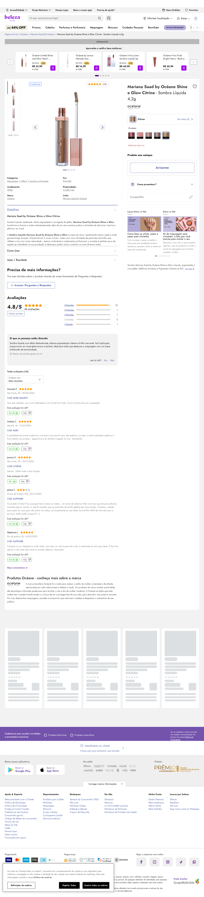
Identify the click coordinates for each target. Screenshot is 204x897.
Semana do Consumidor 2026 (84, 799)
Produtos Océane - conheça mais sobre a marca (44, 577)
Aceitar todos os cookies (96, 885)
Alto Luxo (74, 802)
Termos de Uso (12, 821)
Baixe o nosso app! (82, 10)
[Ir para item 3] (103, 75)
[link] (36, 62)
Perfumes (47, 802)
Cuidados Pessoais (132, 27)
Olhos (24, 181)
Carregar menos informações (103, 783)
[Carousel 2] (158, 256)
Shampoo (109, 799)
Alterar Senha (155, 805)
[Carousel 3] (161, 256)
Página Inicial (11, 34)
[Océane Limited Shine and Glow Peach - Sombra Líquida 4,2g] (24, 62)
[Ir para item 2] (100, 75)
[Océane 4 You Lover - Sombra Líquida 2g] (111, 62)
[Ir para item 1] (97, 75)
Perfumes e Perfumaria (72, 27)
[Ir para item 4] (105, 75)
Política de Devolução (15, 802)
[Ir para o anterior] (193, 27)
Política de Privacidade (16, 805)
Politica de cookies (42, 877)
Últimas (173, 799)
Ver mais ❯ (189, 268)
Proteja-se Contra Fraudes (17, 809)
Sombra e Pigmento (39, 181)
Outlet (7, 828)
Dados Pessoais (156, 799)
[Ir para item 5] (108, 75)
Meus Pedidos (173, 10)
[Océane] (134, 108)
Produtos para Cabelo (53, 799)
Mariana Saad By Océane (43, 34)
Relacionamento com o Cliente (19, 799)
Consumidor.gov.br (14, 815)
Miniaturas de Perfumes (116, 809)
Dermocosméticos (51, 818)
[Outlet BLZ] (175, 27)
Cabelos (50, 27)
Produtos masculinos (84, 735)
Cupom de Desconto (79, 812)
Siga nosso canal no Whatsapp (184, 809)
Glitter (10, 189)
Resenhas (174, 802)
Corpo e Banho (50, 812)
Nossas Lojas (61, 10)
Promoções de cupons (15, 837)
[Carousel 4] (163, 256)
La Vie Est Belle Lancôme (116, 805)
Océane (24, 34)
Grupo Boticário (40, 10)
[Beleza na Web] (12, 18)
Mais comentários (16, 567)
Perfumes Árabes (78, 805)
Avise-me (162, 167)
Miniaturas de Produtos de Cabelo (121, 812)
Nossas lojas (11, 831)
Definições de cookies (21, 885)
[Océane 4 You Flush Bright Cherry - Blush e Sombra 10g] (155, 62)
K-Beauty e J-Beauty (78, 809)
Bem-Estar (153, 27)
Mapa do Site (11, 824)
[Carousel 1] (156, 256)
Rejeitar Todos (69, 885)
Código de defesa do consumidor (21, 818)
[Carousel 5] (166, 256)
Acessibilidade (17, 10)
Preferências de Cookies (16, 812)
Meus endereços (156, 802)
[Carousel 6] (168, 256)
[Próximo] (193, 62)
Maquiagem (96, 27)
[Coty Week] (16, 27)
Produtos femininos (57, 735)
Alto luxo (174, 805)
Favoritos (193, 10)
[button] (52, 68)
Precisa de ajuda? (106, 10)
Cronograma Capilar (53, 815)
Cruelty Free (68, 189)
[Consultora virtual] (109, 18)
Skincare (113, 27)
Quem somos (11, 834)
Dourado (67, 181)
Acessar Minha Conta (183, 18)
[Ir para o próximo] (197, 27)
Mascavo (109, 802)
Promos (36, 27)
